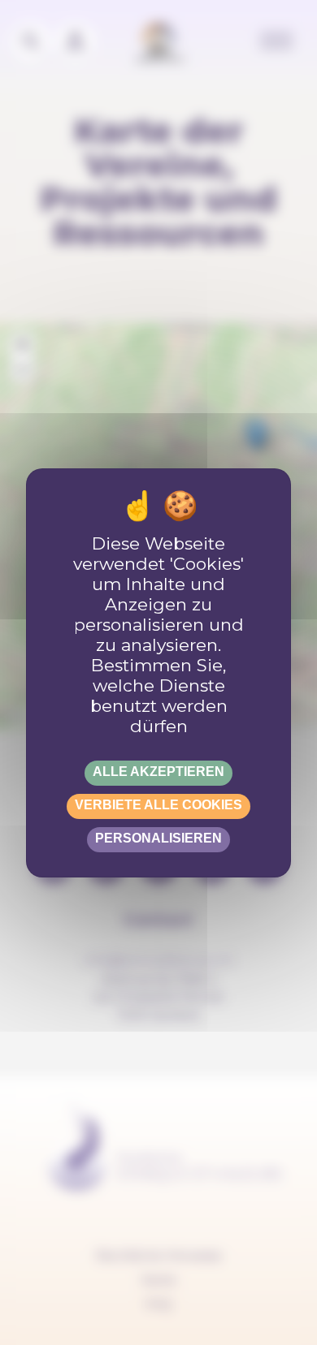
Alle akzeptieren (158, 771)
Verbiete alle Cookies (158, 805)
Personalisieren (158, 838)
